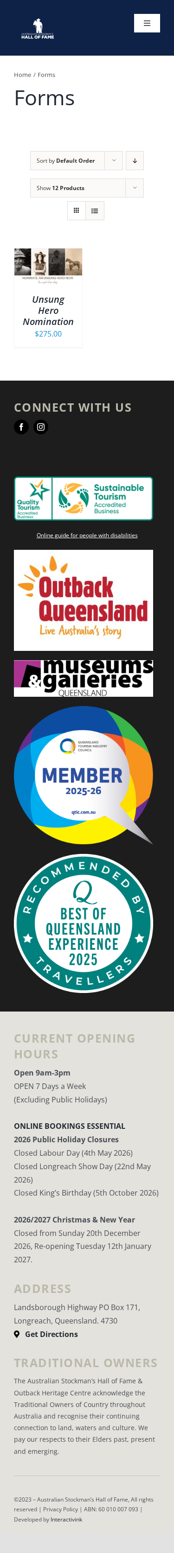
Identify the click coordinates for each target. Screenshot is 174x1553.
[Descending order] (135, 160)
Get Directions (51, 1334)
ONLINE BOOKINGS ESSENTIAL (69, 1126)
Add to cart (48, 263)
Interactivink (66, 1519)
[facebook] (21, 427)
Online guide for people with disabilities (87, 535)
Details (54, 274)
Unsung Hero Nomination (48, 310)
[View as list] (95, 211)
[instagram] (40, 427)
